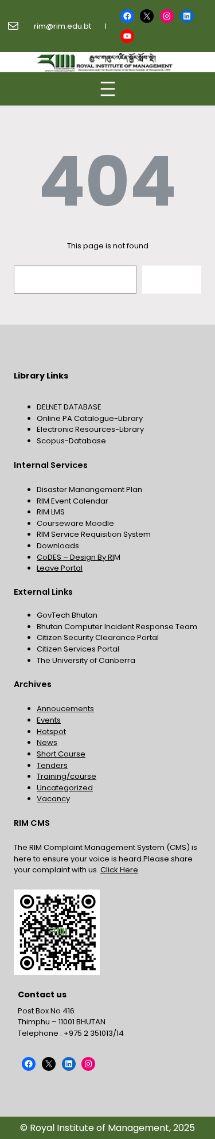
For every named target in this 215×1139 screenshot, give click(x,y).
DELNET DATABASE (69, 406)
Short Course (61, 753)
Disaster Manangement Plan (89, 489)
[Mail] (13, 26)
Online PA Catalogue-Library (90, 418)
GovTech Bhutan (67, 615)
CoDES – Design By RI (75, 557)
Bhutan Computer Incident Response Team (117, 626)
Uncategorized (65, 787)
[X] (147, 16)
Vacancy (53, 798)
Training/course (66, 776)
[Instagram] (167, 16)
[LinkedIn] (187, 16)
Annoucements (65, 708)
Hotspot (51, 731)
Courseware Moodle (75, 523)
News (47, 742)
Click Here (119, 869)
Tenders (52, 765)
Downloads (58, 545)
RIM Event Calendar (72, 501)
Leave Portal (60, 568)
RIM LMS (51, 511)
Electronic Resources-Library (90, 429)
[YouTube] (127, 36)
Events (49, 720)
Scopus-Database (71, 440)
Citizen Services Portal (78, 648)
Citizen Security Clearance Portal (98, 637)
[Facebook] (127, 16)
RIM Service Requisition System (94, 534)
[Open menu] (108, 89)
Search (172, 279)
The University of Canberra (86, 660)
